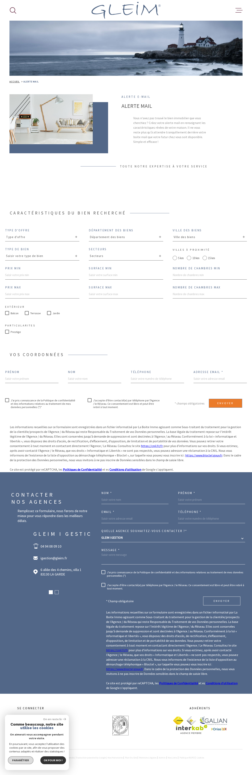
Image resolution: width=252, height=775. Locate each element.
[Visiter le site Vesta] (120, 734)
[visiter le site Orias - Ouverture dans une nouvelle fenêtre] (218, 729)
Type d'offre (17, 230)
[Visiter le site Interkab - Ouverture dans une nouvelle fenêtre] (191, 729)
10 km (196, 258)
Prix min (13, 268)
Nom (72, 371)
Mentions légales (148, 757)
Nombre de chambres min (196, 268)
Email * (108, 511)
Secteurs (98, 249)
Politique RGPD (187, 757)
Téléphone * (189, 511)
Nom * (106, 492)
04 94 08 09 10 (35, 546)
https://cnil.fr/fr (152, 446)
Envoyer (225, 403)
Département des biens (111, 230)
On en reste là (52, 719)
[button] (51, 592)
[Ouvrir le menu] (239, 10)
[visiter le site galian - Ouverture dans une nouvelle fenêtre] (213, 720)
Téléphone (141, 371)
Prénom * (186, 492)
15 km (211, 258)
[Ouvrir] (13, 10)
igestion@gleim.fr (38, 558)
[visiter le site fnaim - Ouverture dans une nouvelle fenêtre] (178, 720)
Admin (162, 757)
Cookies (200, 758)
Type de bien (17, 249)
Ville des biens (187, 230)
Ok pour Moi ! (53, 760)
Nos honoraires (115, 757)
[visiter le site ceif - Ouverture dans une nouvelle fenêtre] (191, 720)
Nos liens (172, 757)
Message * (110, 550)
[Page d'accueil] (126, 10)
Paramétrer (20, 760)
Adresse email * (208, 371)
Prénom (12, 371)
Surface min (100, 268)
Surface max (100, 287)
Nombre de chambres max (197, 287)
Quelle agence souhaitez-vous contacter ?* (144, 530)
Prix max (13, 287)
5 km (181, 258)
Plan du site (131, 757)
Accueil (14, 81)
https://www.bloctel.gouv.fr (203, 455)
